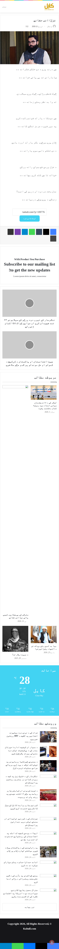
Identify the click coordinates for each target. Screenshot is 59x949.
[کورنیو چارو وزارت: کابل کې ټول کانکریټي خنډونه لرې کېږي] (48, 809)
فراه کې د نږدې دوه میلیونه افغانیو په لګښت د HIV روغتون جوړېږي (22, 736)
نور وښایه (30, 907)
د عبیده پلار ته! (20, 655)
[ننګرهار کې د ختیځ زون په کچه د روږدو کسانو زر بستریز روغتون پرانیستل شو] (48, 780)
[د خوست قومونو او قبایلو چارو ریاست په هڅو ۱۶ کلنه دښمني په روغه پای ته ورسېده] (48, 795)
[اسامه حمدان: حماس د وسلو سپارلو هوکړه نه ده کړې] (48, 866)
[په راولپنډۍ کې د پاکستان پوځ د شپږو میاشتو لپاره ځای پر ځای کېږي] (48, 851)
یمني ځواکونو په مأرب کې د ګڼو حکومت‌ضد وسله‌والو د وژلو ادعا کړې (22, 879)
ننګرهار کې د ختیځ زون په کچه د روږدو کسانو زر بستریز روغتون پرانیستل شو (22, 779)
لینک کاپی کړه (29, 218)
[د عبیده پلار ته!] (15, 639)
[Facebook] (53, 232)
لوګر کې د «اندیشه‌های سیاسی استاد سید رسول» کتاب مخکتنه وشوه (45, 406)
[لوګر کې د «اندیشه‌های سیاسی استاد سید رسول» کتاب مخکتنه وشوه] (44, 392)
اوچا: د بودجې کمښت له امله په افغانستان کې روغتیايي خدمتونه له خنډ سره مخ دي (21, 836)
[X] (46, 232)
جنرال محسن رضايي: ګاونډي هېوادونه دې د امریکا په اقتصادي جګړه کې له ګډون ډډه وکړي (20, 893)
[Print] (53, 239)
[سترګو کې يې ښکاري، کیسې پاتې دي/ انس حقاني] (15, 498)
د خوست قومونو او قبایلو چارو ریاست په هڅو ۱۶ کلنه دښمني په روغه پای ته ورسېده (22, 794)
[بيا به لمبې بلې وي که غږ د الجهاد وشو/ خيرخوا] (44, 634)
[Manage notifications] (51, 942)
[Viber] (18, 232)
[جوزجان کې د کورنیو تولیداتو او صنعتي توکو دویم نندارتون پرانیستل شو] (48, 822)
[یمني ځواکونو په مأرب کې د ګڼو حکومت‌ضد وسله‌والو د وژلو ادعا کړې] (48, 879)
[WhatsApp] (32, 232)
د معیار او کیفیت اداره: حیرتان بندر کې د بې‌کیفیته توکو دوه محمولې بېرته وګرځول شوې (21, 750)
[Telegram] (25, 232)
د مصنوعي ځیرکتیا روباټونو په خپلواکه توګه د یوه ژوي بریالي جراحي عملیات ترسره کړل (22, 765)
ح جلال (49, 26)
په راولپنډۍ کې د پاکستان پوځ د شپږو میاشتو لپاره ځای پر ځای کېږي (21, 851)
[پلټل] (14, 7)
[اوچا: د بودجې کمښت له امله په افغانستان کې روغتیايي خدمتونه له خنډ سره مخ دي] (48, 837)
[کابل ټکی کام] (45, 7)
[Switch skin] (19, 7)
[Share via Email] (11, 232)
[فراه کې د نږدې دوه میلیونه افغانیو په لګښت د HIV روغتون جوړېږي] (48, 736)
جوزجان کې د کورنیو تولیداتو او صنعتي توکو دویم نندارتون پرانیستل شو (21, 822)
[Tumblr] (39, 232)
